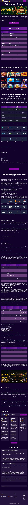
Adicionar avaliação (23, 414)
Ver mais (14, 442)
